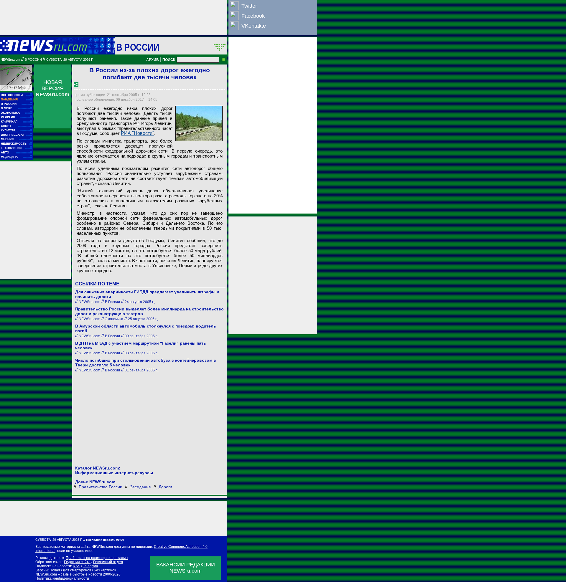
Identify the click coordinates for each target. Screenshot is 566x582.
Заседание (140, 487)
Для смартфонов (77, 570)
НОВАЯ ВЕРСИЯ (52, 88)
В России (137, 47)
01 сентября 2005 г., (141, 370)
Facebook (253, 16)
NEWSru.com (10, 59)
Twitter (249, 6)
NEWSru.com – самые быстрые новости (68, 574)
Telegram (90, 566)
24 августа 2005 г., (140, 302)
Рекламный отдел (108, 562)
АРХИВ (152, 60)
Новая (55, 570)
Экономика (114, 319)
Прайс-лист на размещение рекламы (97, 558)
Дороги (165, 487)
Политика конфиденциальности (62, 578)
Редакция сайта (77, 562)
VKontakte (253, 26)
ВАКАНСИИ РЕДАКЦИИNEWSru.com (185, 568)
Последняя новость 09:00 (105, 539)
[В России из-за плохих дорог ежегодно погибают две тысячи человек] (199, 123)
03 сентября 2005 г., (141, 353)
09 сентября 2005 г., (141, 336)
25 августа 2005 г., (143, 319)
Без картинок (105, 570)
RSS (76, 566)
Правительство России (100, 487)
